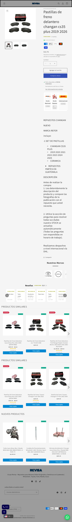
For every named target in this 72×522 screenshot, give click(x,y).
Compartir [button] (48, 257)
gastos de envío (61, 54)
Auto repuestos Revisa (29, 515)
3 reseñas (54, 36)
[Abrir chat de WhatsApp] (67, 517)
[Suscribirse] (36, 492)
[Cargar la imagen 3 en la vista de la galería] (24, 45)
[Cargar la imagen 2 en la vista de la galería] (16, 45)
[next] (69, 334)
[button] (4, 3)
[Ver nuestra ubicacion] (4, 512)
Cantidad (46, 60)
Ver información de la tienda (54, 89)
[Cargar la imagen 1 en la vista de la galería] (8, 45)
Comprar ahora (55, 76)
